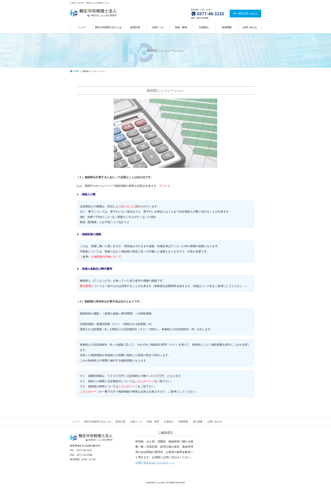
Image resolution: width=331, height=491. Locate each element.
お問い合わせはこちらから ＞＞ (155, 462)
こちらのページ (144, 381)
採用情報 (183, 421)
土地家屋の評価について (106, 256)
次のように (128, 206)
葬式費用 (85, 286)
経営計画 (120, 421)
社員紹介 (169, 421)
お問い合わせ (214, 421)
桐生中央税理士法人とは (97, 421)
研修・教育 (153, 421)
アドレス (164, 185)
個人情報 (198, 421)
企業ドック (136, 421)
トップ (75, 421)
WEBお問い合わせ (247, 13)
